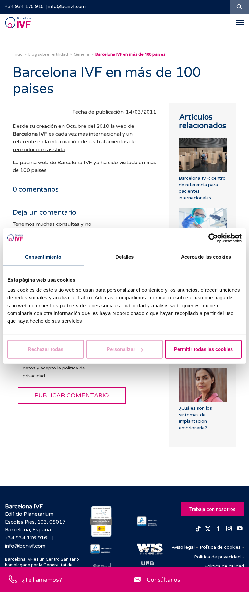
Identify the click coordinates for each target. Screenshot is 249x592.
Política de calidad (224, 566)
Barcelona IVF (30, 134)
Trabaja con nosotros (212, 509)
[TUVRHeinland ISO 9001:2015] (148, 521)
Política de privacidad (217, 557)
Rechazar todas (45, 349)
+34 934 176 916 (24, 6)
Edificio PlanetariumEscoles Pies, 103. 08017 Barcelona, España (35, 522)
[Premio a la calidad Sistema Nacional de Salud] (101, 521)
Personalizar (121, 349)
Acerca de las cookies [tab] (206, 256)
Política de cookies (220, 547)
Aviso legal (183, 547)
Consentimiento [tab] (43, 256)
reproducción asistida (39, 149)
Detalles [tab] (124, 256)
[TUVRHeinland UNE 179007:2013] (101, 549)
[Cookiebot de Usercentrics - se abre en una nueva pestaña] (213, 238)
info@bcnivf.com (67, 6)
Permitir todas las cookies (203, 349)
